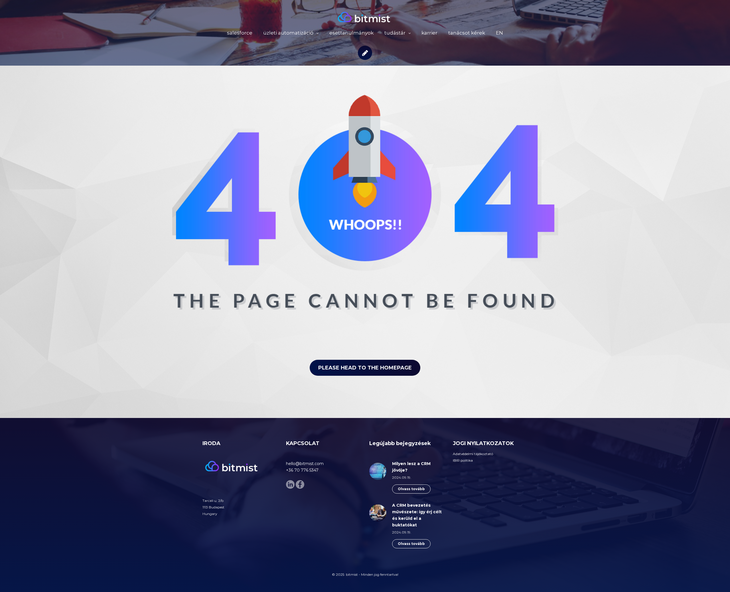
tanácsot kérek (466, 33)
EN (499, 33)
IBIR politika (463, 460)
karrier (429, 33)
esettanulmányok (351, 33)
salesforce (239, 33)
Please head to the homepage (365, 368)
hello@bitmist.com (305, 463)
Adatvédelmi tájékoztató (473, 454)
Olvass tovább (411, 489)
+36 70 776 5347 (302, 470)
